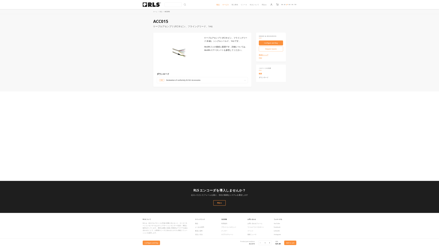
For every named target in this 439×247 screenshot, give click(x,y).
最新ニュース (252, 234)
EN (282, 4)
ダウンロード (263, 77)
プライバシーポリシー (228, 227)
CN (292, 4)
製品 (218, 5)
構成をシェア (263, 55)
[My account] (271, 5)
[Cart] (277, 5)
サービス (225, 5)
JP (287, 4)
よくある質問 (199, 227)
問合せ (264, 5)
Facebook (277, 227)
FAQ (260, 58)
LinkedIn (277, 231)
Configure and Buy (271, 43)
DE (284, 4)
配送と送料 (199, 231)
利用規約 (224, 223)
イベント (250, 231)
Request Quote (271, 49)
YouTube (277, 223)
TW (295, 4)
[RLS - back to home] (152, 4)
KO (289, 4)
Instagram (277, 234)
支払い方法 (199, 234)
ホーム (155, 12)
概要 (260, 73)
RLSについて (254, 5)
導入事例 (235, 5)
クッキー (224, 231)
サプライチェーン (227, 234)
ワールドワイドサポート (256, 227)
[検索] (175, 4)
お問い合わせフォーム (255, 223)
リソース (244, 5)
